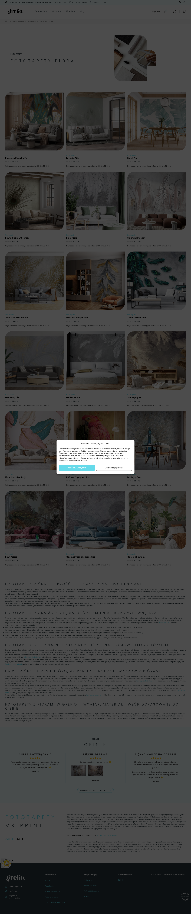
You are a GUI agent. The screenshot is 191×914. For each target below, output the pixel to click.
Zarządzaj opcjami (114, 467)
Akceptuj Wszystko (77, 467)
